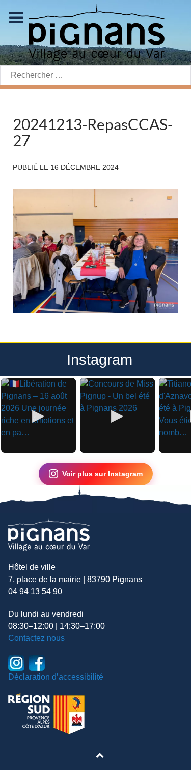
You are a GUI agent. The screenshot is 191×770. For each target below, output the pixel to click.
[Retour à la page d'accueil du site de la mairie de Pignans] (95, 31)
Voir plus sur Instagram (102, 474)
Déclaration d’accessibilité (55, 676)
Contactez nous (36, 638)
